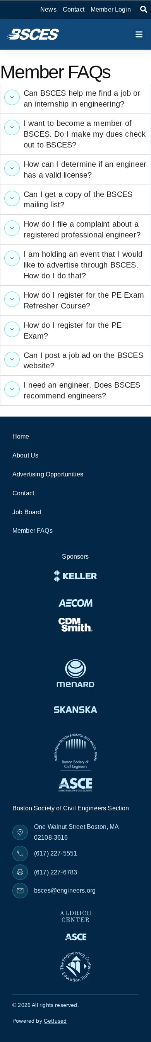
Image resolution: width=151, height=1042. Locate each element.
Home (20, 436)
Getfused (55, 1021)
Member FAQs (32, 530)
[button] (139, 34)
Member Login (111, 9)
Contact (73, 9)
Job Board (26, 512)
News (48, 9)
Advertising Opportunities (47, 474)
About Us (25, 455)
